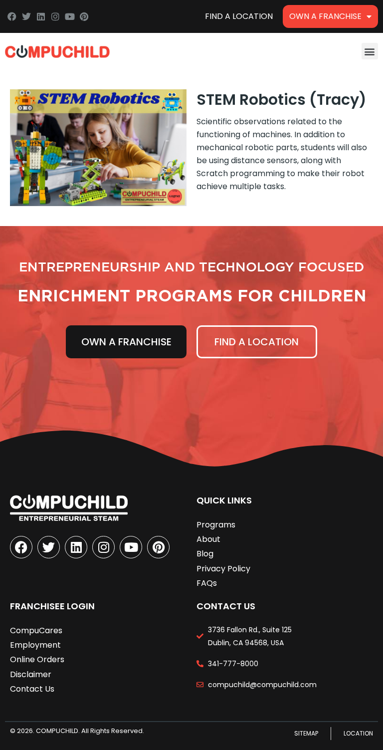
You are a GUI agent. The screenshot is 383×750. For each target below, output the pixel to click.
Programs (215, 524)
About (208, 539)
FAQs (206, 583)
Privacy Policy (223, 568)
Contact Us (32, 689)
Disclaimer (30, 674)
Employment (35, 645)
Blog (204, 553)
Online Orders (37, 659)
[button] (370, 51)
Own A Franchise (325, 16)
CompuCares (36, 630)
